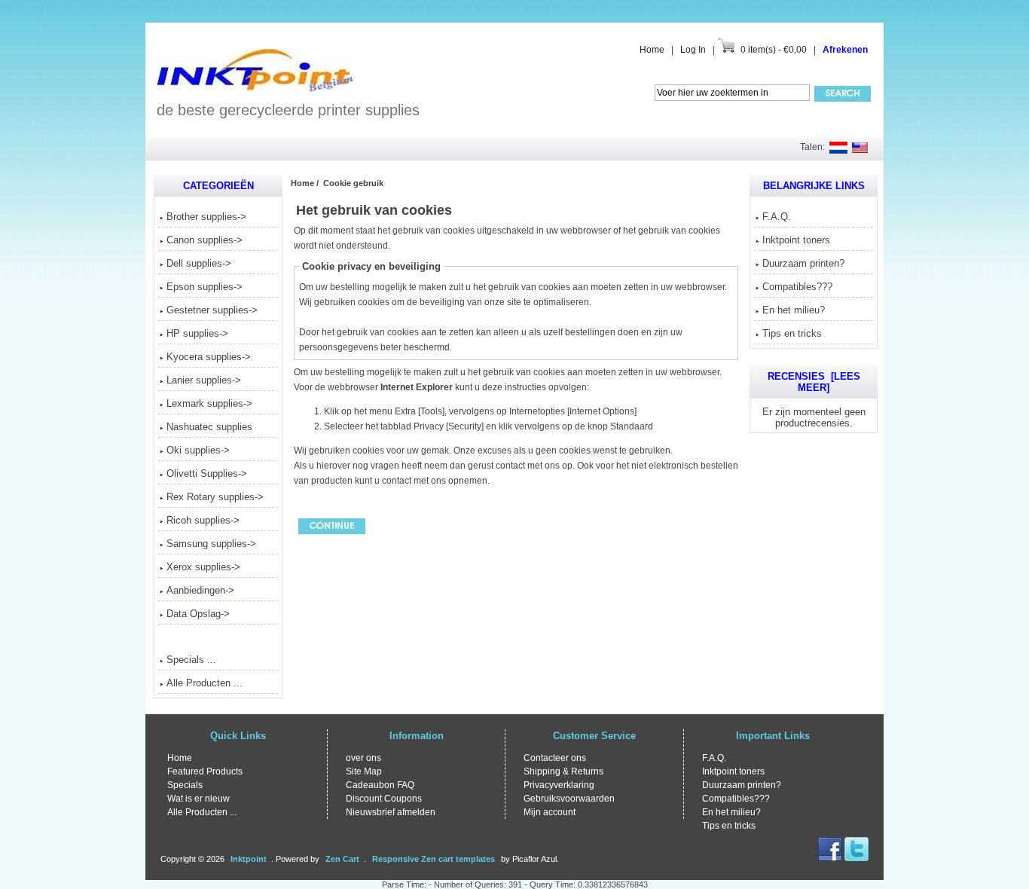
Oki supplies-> (198, 450)
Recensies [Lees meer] (814, 382)
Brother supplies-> (206, 216)
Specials (185, 785)
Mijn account (550, 812)
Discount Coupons (384, 798)
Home (652, 49)
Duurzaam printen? (803, 263)
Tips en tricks (792, 333)
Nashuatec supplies (209, 426)
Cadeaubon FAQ (380, 785)
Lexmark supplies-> (209, 403)
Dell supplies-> (198, 263)
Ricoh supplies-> (203, 520)
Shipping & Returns (563, 771)
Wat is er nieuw (198, 798)
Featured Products (205, 771)
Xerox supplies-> (203, 567)
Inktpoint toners (796, 240)
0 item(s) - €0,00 (773, 49)
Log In (693, 49)
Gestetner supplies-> (212, 310)
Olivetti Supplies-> (206, 473)
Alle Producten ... (204, 683)
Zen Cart (342, 858)
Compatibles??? (797, 286)
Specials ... (191, 659)
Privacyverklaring (559, 785)
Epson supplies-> (204, 286)
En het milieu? (793, 310)
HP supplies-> (197, 333)
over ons (363, 758)
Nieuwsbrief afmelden (390, 812)
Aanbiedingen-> (200, 590)
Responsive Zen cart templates (433, 858)
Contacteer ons (555, 758)
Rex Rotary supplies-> (215, 497)
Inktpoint (249, 858)
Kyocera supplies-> (208, 356)
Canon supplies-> (204, 240)
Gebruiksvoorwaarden (569, 798)
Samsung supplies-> (211, 543)
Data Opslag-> (198, 613)
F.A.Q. (776, 216)
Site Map (364, 771)
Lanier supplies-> (203, 380)
